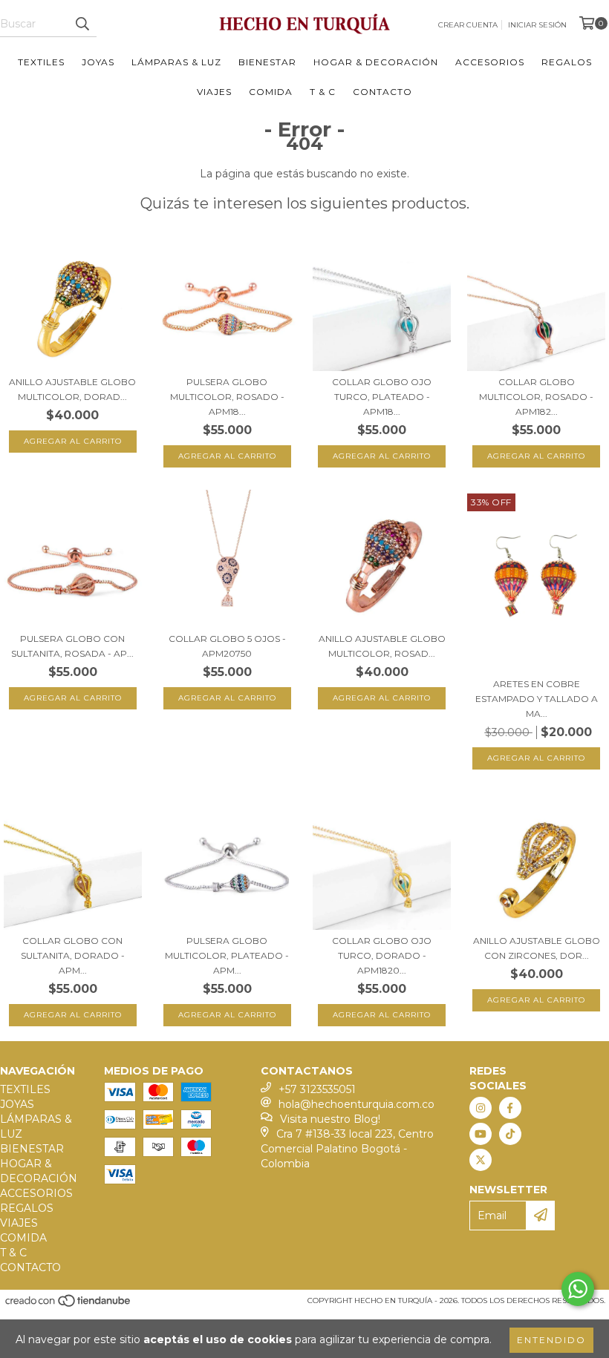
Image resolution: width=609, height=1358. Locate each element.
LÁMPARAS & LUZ (176, 62)
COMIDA (271, 91)
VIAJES (214, 91)
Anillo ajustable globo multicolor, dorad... (72, 389)
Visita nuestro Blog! (330, 1119)
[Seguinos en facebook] (510, 1108)
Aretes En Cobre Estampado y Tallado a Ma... (536, 698)
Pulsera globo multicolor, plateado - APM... (227, 955)
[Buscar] (82, 23)
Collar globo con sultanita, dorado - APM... (73, 955)
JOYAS (98, 62)
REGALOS (566, 62)
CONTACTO (382, 91)
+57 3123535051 (317, 1089)
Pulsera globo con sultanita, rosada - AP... (72, 646)
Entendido (551, 1339)
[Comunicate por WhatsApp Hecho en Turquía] (577, 1289)
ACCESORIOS (489, 62)
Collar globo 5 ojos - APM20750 (227, 646)
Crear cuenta (468, 25)
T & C (323, 91)
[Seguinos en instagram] (480, 1108)
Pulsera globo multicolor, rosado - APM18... (227, 396)
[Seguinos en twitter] (480, 1160)
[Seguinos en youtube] (480, 1134)
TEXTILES (41, 62)
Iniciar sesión (537, 25)
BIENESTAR (267, 62)
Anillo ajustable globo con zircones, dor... (536, 948)
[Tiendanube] (69, 1306)
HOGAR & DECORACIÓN (375, 62)
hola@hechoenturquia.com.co (356, 1104)
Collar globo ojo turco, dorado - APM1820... (381, 955)
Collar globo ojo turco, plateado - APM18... (381, 396)
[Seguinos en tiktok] (510, 1134)
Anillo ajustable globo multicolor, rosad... (382, 646)
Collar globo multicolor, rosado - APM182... (536, 396)
